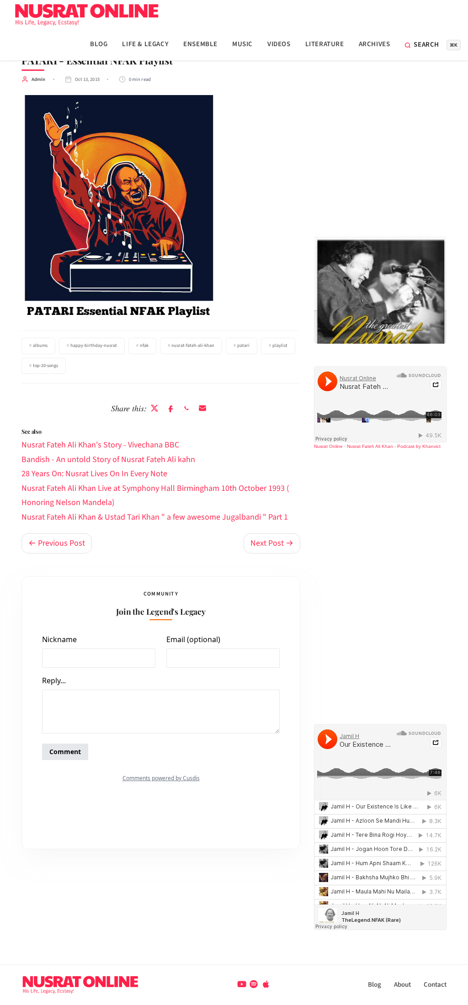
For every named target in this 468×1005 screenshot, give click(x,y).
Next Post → (271, 543)
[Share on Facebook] (170, 408)
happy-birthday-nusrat (93, 345)
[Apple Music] (266, 984)
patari (243, 345)
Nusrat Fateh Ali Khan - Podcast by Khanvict (394, 446)
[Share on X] (154, 408)
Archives (374, 44)
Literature (324, 44)
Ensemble (200, 44)
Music (242, 44)
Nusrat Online (328, 446)
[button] (432, 45)
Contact (435, 984)
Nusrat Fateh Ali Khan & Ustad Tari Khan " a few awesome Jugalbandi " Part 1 (154, 517)
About (402, 984)
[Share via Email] (202, 408)
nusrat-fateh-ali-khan (192, 345)
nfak (144, 345)
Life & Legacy (145, 44)
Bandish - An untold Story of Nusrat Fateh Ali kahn (108, 459)
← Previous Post (56, 543)
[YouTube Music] (242, 984)
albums (40, 345)
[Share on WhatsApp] (186, 408)
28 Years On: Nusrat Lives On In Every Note (94, 473)
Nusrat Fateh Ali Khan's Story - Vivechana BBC (100, 445)
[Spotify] (255, 984)
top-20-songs (45, 365)
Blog (98, 44)
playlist (279, 345)
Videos (279, 44)
